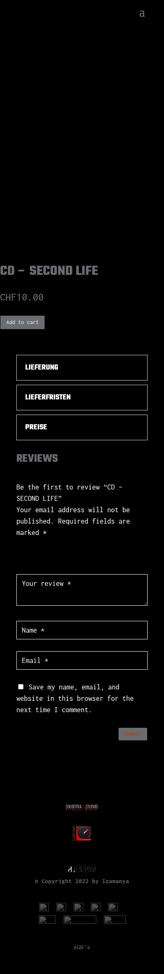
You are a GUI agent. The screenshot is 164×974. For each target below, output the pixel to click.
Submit (133, 734)
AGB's (82, 947)
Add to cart (22, 322)
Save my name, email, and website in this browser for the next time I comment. (75, 698)
